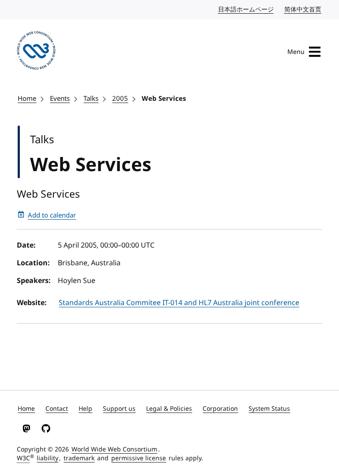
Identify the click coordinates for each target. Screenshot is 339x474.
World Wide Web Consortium (114, 449)
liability (47, 458)
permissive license (138, 458)
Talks (90, 98)
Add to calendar (52, 215)
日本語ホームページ (246, 9)
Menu (296, 52)
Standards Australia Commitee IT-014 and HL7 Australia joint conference (179, 303)
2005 (120, 98)
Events (60, 98)
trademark (79, 458)
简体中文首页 (303, 9)
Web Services (164, 98)
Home (27, 98)
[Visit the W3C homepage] (36, 52)
